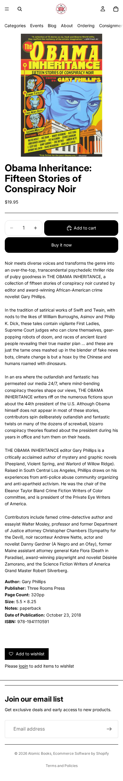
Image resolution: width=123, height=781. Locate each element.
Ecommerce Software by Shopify (81, 753)
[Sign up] (109, 729)
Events (36, 25)
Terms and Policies (62, 765)
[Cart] (115, 9)
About (67, 25)
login (23, 665)
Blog (52, 25)
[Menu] (7, 9)
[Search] (19, 9)
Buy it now (61, 244)
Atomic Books (39, 753)
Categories (15, 25)
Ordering (86, 25)
